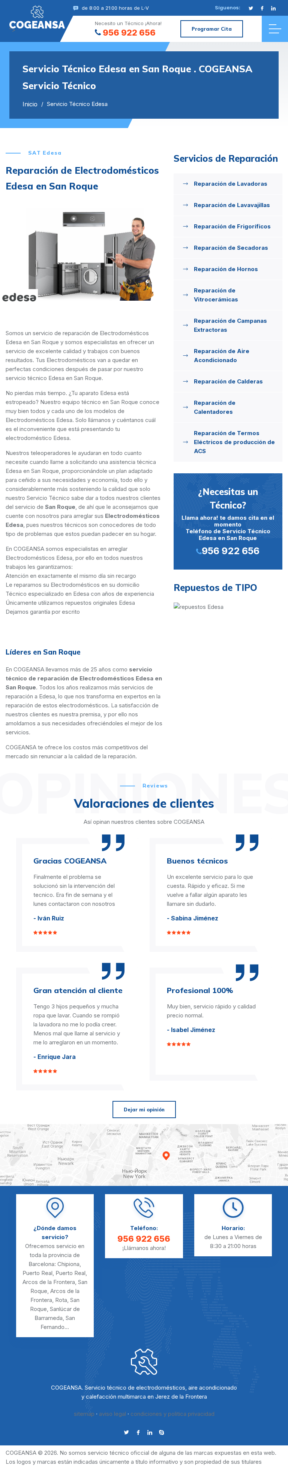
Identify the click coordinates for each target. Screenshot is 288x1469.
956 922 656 (129, 32)
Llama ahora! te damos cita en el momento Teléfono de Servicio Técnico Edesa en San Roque (228, 521)
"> (37, 24)
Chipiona (68, 1264)
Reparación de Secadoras (231, 247)
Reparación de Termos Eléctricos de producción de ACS (234, 442)
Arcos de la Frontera (48, 1282)
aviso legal (112, 1413)
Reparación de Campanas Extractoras (230, 325)
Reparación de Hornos (226, 269)
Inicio (30, 104)
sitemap (84, 1413)
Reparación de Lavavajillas (232, 205)
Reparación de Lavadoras (230, 183)
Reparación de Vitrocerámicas (216, 295)
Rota (61, 1299)
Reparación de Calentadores (215, 407)
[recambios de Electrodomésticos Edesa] (228, 607)
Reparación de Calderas (228, 381)
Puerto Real (37, 1273)
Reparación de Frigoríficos (232, 226)
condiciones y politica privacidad (172, 1413)
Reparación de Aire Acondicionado (221, 355)
